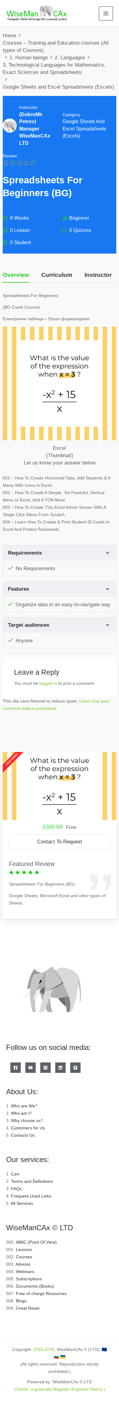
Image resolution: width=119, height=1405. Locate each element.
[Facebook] (15, 1067)
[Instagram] (45, 1067)
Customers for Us (28, 1127)
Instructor (28, 107)
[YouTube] (30, 1067)
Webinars (25, 1271)
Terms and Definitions (32, 1181)
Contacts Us (22, 1135)
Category (71, 114)
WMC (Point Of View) (36, 1242)
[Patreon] (75, 1067)
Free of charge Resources (41, 1293)
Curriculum (56, 275)
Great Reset (27, 1308)
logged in (48, 683)
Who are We (23, 1105)
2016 (38, 1349)
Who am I (20, 1113)
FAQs (16, 1188)
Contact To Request (59, 842)
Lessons (24, 1249)
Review (10, 156)
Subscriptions (29, 1278)
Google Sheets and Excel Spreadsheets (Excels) (84, 128)
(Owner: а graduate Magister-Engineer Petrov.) (59, 1389)
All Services (22, 1203)
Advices (23, 1264)
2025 (49, 1349)
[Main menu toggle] (106, 13)
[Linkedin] (60, 1067)
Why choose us (26, 1120)
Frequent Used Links (31, 1196)
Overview (16, 275)
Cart (15, 1174)
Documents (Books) (35, 1286)
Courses (24, 1256)
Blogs (21, 1300)
